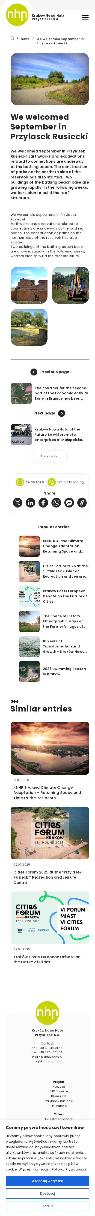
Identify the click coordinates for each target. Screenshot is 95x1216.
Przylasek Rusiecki (59, 1101)
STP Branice (59, 1091)
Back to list (50, 456)
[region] (47, 1168)
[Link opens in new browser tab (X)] (18, 502)
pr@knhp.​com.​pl (47, 1061)
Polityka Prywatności (69, 1169)
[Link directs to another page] (12, 38)
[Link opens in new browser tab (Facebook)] (43, 502)
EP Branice (59, 1106)
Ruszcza (59, 1087)
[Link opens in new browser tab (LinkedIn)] (30, 502)
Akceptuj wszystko (47, 1181)
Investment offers (58, 1119)
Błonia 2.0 (58, 1096)
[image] (47, 1013)
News (25, 38)
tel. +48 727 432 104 (47, 1052)
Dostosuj (47, 1193)
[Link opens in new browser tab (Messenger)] (69, 502)
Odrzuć (47, 1206)
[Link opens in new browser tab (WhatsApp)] (56, 502)
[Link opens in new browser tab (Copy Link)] (82, 502)
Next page (44, 413)
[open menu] (85, 17)
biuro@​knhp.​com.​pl (47, 1057)
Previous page (54, 372)
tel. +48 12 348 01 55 (47, 1048)
